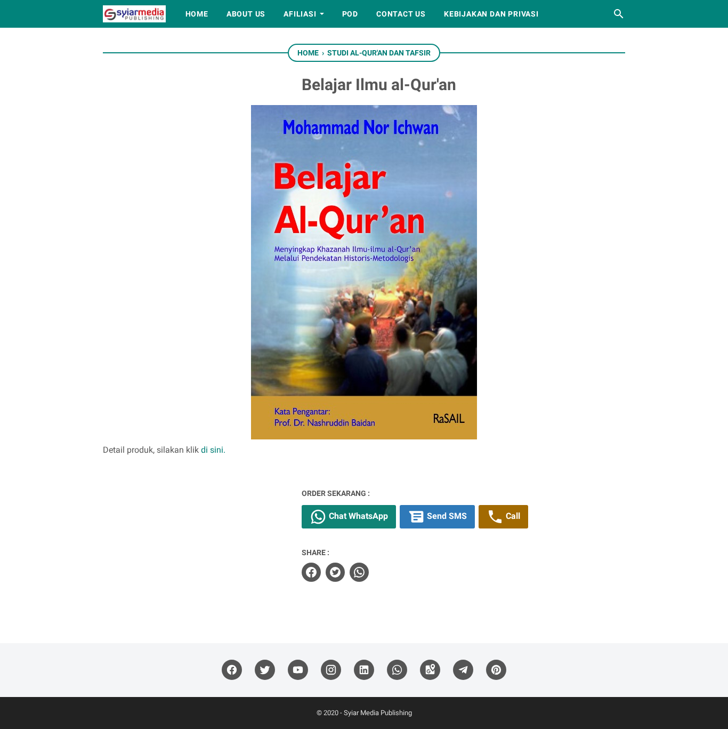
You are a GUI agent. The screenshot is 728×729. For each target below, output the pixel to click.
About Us (246, 14)
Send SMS (446, 516)
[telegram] (463, 670)
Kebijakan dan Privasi (491, 14)
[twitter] (335, 572)
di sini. (213, 450)
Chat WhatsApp (357, 516)
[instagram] (331, 670)
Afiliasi (300, 14)
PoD (350, 14)
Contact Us (401, 14)
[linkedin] (364, 670)
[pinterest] (496, 670)
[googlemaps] (430, 670)
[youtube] (298, 670)
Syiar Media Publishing (378, 713)
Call (512, 516)
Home (196, 14)
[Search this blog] (618, 13)
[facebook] (311, 572)
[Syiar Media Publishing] (134, 14)
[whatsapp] (359, 572)
